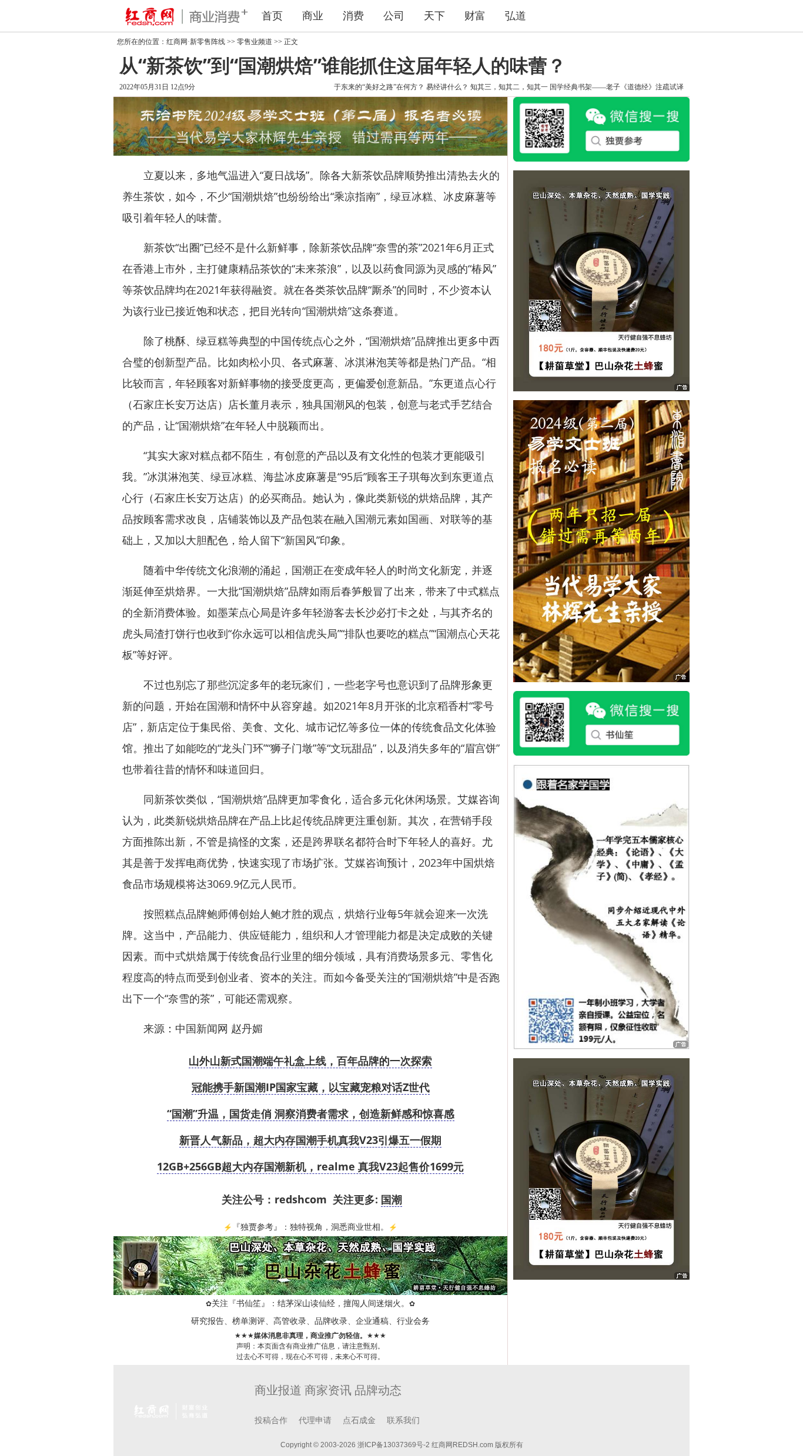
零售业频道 (254, 42)
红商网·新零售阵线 (195, 42)
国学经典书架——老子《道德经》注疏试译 (617, 87)
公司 (393, 16)
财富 (475, 16)
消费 (353, 16)
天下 (434, 16)
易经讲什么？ (447, 87)
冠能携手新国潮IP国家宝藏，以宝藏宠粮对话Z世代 (311, 1087)
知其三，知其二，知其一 (509, 87)
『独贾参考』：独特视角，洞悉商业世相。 (310, 1227)
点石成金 (359, 1420)
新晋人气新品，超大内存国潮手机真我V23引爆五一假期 (310, 1140)
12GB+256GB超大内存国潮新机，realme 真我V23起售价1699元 (310, 1166)
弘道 (515, 16)
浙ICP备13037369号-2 (393, 1445)
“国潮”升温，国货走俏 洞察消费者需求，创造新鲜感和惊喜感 (310, 1113)
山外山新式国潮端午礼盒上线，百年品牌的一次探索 (310, 1061)
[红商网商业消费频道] (178, 16)
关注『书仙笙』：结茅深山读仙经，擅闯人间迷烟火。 (310, 1303)
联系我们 (403, 1420)
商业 (312, 16)
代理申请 (315, 1420)
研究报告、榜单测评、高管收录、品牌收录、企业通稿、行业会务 (310, 1321)
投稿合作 (271, 1420)
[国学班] (601, 906)
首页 (272, 16)
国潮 (391, 1199)
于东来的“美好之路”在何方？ (379, 87)
